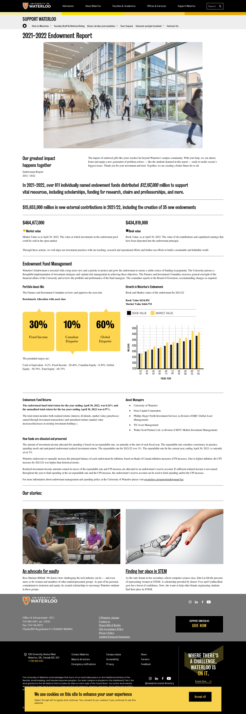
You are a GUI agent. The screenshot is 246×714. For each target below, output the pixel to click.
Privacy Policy (106, 632)
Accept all (200, 696)
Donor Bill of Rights (110, 625)
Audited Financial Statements (114, 636)
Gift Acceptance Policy (111, 629)
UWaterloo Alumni (109, 617)
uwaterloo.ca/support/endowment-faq (163, 479)
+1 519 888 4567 (36, 660)
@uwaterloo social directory (159, 683)
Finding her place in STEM (146, 571)
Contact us (104, 621)
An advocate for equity (41, 571)
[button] (42, 26)
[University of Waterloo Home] (37, 6)
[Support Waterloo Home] (25, 26)
